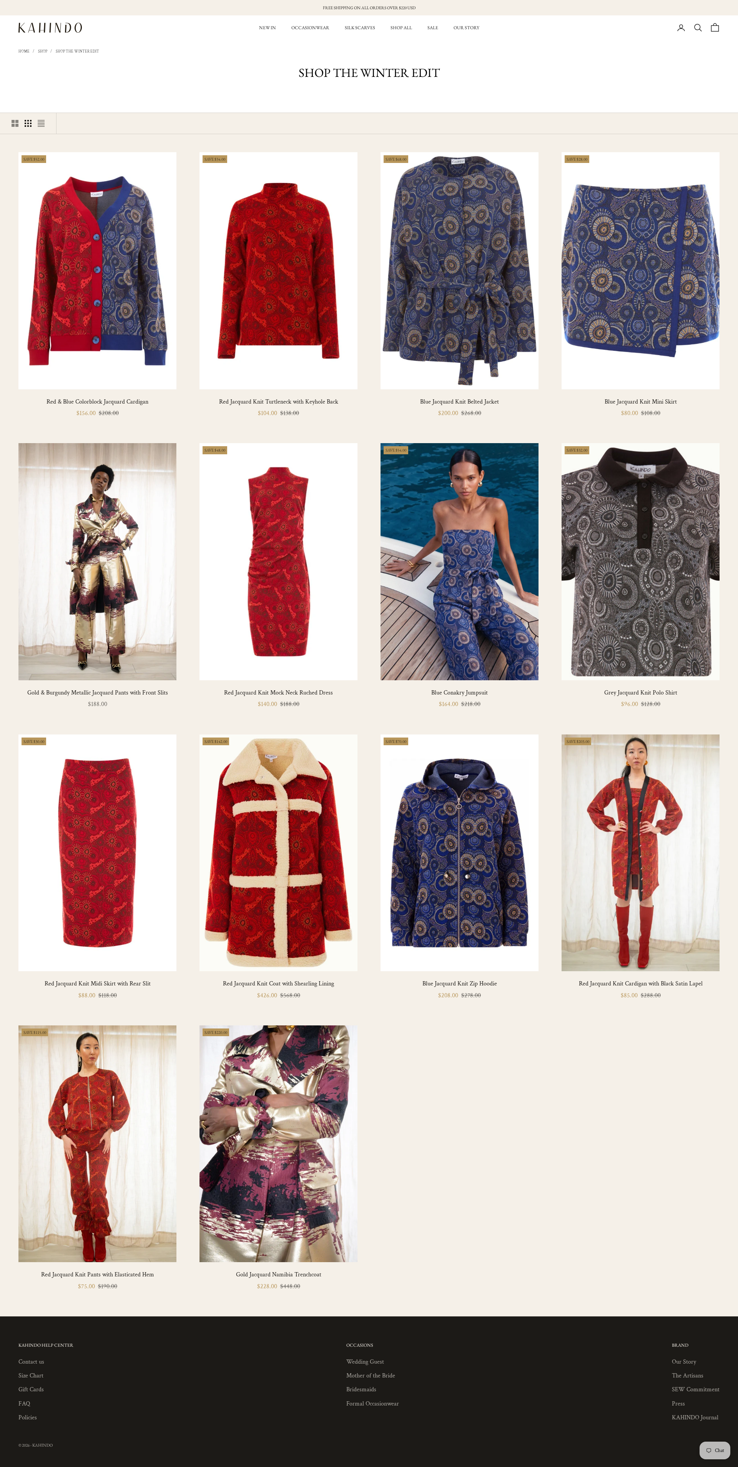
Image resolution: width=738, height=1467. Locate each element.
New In (267, 28)
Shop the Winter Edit (77, 51)
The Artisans (687, 1376)
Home (24, 51)
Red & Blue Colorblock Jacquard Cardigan (97, 402)
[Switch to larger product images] (15, 123)
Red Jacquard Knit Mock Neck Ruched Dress (278, 693)
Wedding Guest (365, 1362)
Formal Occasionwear (372, 1404)
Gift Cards (31, 1390)
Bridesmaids (361, 1390)
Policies (27, 1418)
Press (678, 1404)
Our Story (466, 28)
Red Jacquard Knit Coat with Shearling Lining (278, 984)
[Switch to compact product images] (41, 123)
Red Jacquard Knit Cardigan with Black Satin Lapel (641, 984)
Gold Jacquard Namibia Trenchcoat (278, 1275)
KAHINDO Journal (695, 1418)
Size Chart (30, 1376)
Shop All (401, 28)
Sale (432, 28)
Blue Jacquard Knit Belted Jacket (459, 402)
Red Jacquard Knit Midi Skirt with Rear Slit (98, 984)
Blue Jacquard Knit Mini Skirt (641, 402)
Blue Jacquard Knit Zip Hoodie (459, 984)
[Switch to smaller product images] (28, 123)
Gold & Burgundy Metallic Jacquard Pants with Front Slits (97, 693)
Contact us (31, 1362)
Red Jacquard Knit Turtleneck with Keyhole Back (278, 402)
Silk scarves (360, 28)
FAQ (24, 1404)
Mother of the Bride (370, 1376)
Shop (42, 51)
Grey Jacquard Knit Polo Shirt (640, 693)
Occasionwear (310, 28)
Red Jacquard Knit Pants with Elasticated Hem (97, 1275)
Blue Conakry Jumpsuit (459, 693)
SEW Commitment (696, 1390)
